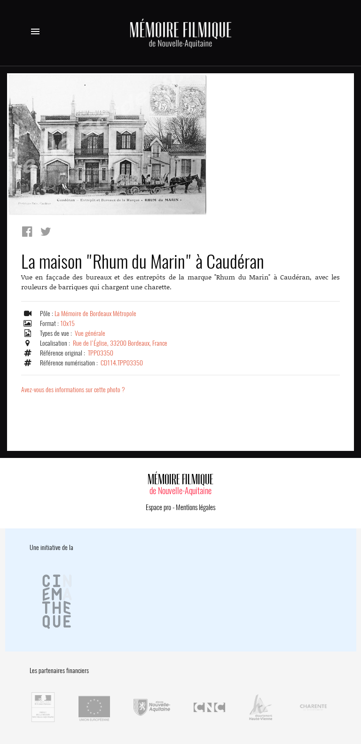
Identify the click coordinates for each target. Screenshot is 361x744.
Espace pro (158, 507)
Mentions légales (195, 507)
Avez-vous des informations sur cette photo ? (73, 389)
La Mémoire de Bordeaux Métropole (95, 313)
